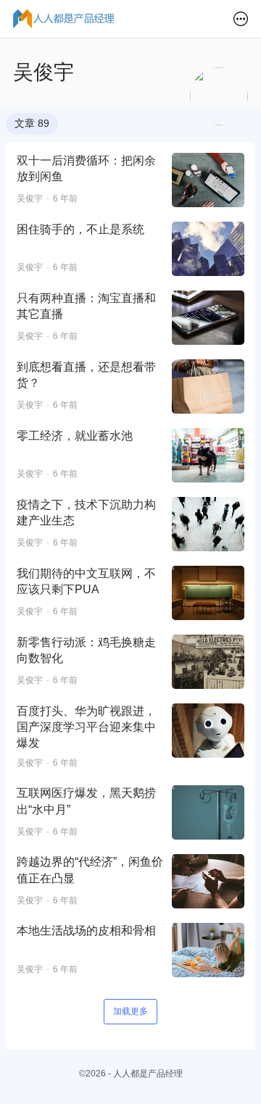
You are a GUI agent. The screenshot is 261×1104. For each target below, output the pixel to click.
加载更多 (130, 1011)
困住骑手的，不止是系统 (80, 229)
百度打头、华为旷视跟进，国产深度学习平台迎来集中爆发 (86, 727)
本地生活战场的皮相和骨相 (86, 930)
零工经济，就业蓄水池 (75, 436)
